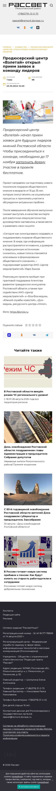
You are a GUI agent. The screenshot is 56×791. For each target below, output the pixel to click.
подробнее (17, 776)
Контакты (8, 610)
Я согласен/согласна (29, 787)
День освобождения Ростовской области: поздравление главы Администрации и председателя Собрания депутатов (25, 452)
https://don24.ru (19, 312)
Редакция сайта (11, 614)
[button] (9, 335)
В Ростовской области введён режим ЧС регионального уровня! (26, 393)
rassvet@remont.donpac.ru (28, 20)
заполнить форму (30, 162)
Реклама (7, 618)
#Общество (13, 118)
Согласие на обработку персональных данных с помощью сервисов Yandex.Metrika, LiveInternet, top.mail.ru (27, 729)
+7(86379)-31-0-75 (28, 13)
